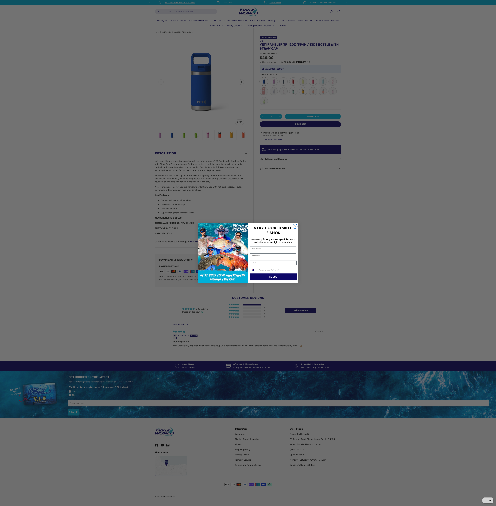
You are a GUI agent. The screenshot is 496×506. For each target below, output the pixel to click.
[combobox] (254, 270)
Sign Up (273, 277)
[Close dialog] (295, 226)
